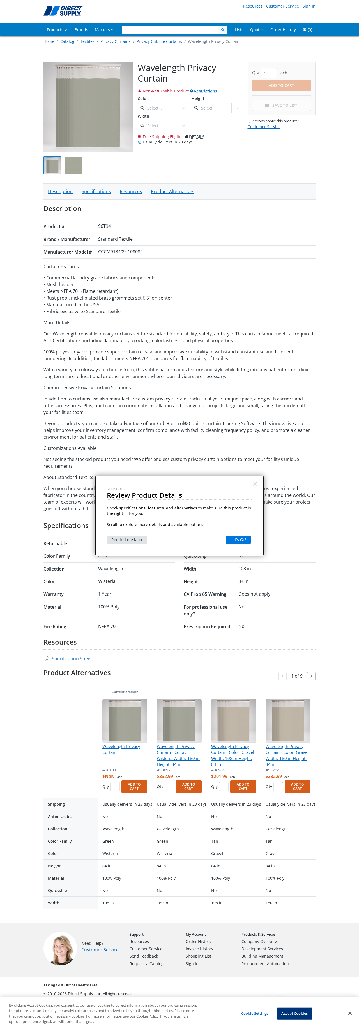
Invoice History (199, 948)
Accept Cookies (294, 1013)
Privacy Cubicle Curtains (159, 41)
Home (48, 41)
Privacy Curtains (115, 41)
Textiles (87, 41)
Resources (253, 6)
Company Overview (259, 941)
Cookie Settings (254, 1013)
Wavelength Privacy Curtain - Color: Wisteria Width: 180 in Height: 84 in (178, 755)
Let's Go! (238, 539)
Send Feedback (144, 956)
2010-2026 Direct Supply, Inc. (74, 993)
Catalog (67, 41)
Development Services (262, 948)
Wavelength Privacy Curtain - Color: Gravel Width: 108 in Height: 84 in (232, 755)
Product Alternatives (172, 191)
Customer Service (282, 6)
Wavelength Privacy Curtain (121, 749)
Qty (105, 786)
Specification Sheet (72, 658)
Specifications (96, 191)
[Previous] (282, 676)
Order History (198, 941)
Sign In (309, 6)
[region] (179, 1014)
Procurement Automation (265, 963)
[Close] (350, 1013)
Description (60, 191)
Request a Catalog (147, 963)
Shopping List (198, 956)
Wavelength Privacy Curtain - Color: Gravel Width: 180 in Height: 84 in (287, 755)
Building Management (262, 956)
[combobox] (161, 108)
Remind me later (127, 539)
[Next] (311, 676)
